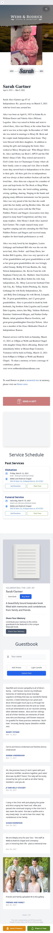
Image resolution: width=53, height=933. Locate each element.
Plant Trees (37, 486)
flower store (22, 384)
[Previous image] (5, 874)
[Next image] (47, 874)
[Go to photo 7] (27, 889)
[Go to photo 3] (21, 889)
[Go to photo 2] (19, 889)
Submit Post (26, 673)
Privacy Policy (19, 922)
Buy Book (25, 596)
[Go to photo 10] (31, 889)
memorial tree (32, 380)
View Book (12, 596)
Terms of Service (33, 922)
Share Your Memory (16, 631)
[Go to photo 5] (24, 889)
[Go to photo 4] (22, 889)
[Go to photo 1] (18, 890)
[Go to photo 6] (25, 889)
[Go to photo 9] (30, 889)
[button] (26, 874)
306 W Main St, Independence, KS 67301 (26, 481)
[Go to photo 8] (28, 889)
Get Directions (15, 486)
